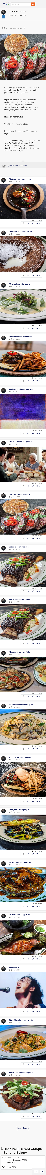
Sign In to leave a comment (17, 166)
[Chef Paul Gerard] (23, 57)
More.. (38, 223)
